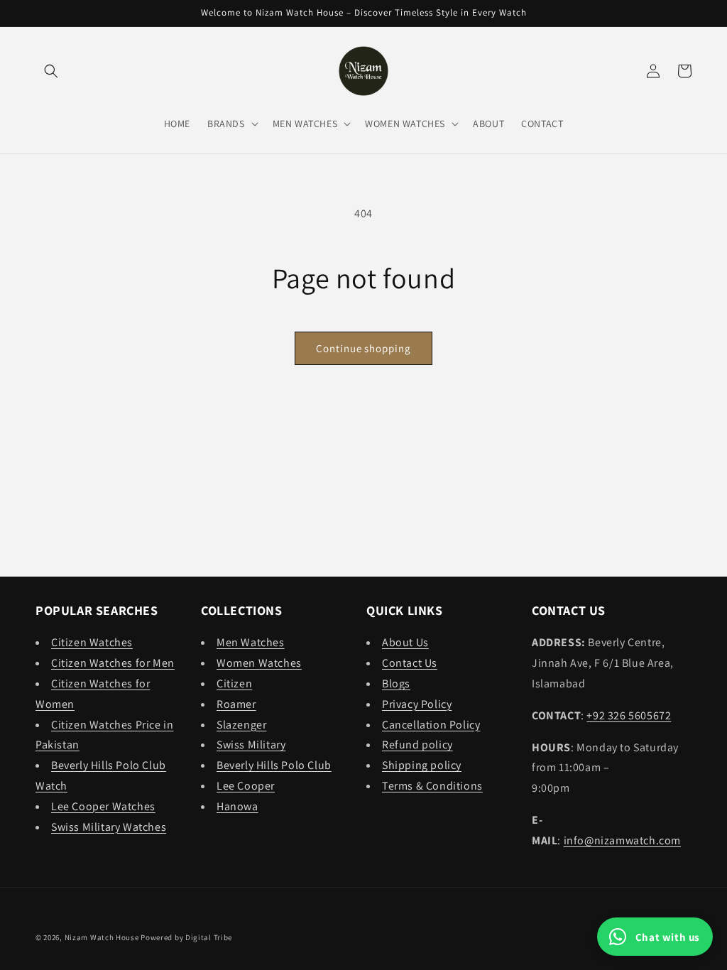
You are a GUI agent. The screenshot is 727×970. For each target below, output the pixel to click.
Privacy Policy (417, 704)
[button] (51, 71)
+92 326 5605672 (628, 715)
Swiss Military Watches (108, 826)
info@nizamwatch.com (622, 840)
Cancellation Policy (431, 724)
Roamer (236, 704)
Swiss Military (251, 744)
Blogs (396, 683)
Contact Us (409, 662)
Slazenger (241, 724)
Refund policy (417, 744)
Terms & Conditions (432, 785)
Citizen (234, 683)
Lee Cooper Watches (103, 806)
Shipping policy (421, 765)
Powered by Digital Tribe (186, 937)
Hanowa (237, 806)
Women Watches (259, 662)
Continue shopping (363, 348)
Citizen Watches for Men (113, 662)
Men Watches (251, 642)
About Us (405, 642)
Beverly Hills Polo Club (274, 765)
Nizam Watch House (102, 937)
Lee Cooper (246, 785)
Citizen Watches (92, 642)
